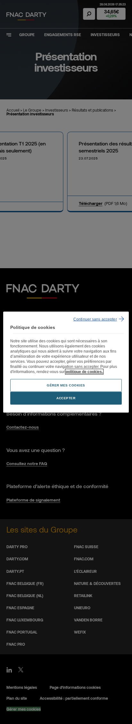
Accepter (65, 398)
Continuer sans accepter (95, 319)
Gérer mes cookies (66, 385)
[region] (65, 362)
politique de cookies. (84, 372)
